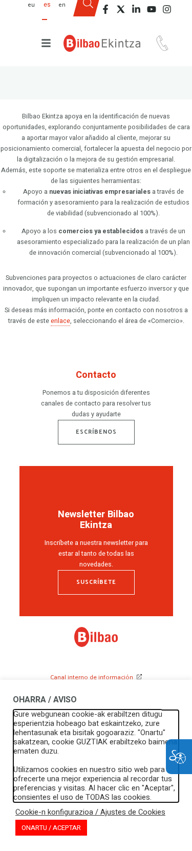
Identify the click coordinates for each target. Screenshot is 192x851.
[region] (96, 396)
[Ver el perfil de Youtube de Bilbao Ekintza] (151, 9)
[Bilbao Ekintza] (101, 43)
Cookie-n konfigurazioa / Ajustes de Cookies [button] (90, 812)
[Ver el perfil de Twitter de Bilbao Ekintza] (120, 9)
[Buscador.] (87, 12)
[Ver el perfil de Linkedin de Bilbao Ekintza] (136, 9)
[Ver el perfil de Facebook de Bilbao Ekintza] (105, 9)
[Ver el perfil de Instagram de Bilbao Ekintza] (167, 9)
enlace (60, 321)
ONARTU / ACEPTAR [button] (51, 828)
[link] (96, 645)
